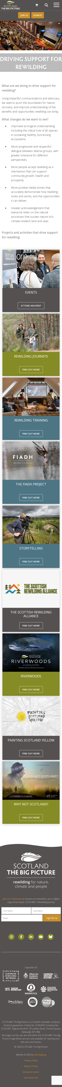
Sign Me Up (51, 918)
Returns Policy (31, 1066)
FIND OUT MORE (31, 369)
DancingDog (40, 1054)
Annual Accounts (31, 1071)
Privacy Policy (31, 1060)
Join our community (12, 898)
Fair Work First (31, 1077)
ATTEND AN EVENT (31, 305)
